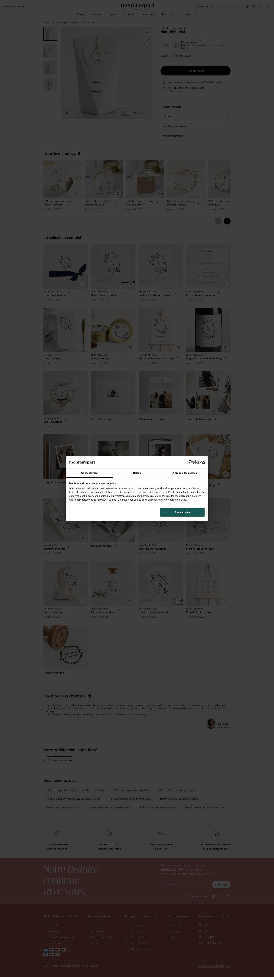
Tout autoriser (182, 512)
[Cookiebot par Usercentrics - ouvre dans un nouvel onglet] (191, 462)
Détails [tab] (137, 473)
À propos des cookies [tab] (184, 473)
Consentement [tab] (89, 473)
